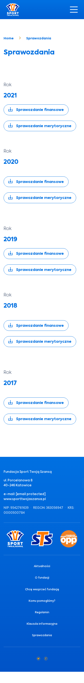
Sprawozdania (42, 635)
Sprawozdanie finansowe (40, 109)
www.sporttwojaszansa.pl (25, 499)
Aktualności (42, 566)
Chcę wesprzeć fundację (42, 589)
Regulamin (42, 612)
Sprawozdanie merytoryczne (43, 125)
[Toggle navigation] (73, 10)
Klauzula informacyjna (42, 624)
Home (9, 38)
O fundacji (42, 577)
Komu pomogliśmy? (42, 601)
